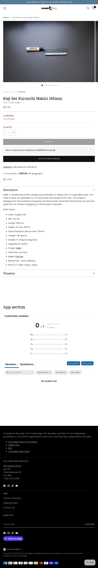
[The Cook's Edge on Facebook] (4, 486)
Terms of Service (12, 498)
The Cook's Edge (11, 102)
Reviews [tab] (11, 364)
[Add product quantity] (13, 132)
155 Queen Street (12, 465)
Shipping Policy (10, 502)
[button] (49, 173)
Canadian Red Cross (19, 451)
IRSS (10, 448)
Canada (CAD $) (13, 549)
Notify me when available (49, 159)
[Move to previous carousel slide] (87, 291)
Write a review (87, 363)
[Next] (79, 2)
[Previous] (19, 2)
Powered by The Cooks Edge (15, 556)
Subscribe (90, 524)
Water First (13, 445)
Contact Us (9, 507)
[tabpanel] (48, 389)
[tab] (27, 364)
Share (9, 179)
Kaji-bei (19, 256)
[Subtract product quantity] (5, 132)
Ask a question (73, 363)
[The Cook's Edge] (49, 8)
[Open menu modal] (4, 8)
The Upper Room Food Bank (22, 441)
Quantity (7, 127)
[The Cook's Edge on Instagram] (8, 486)
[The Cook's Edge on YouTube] (17, 486)
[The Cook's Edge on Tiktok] (12, 486)
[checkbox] (75, 372)
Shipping (7, 167)
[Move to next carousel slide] (92, 291)
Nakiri (18, 248)
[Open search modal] (88, 8)
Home (6, 17)
